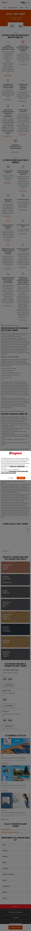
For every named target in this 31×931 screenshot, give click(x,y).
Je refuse (10, 478)
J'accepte (21, 478)
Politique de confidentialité (17, 466)
